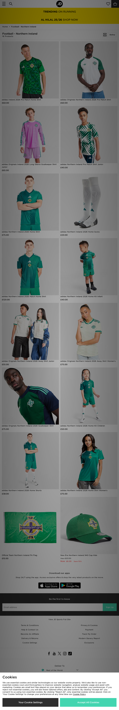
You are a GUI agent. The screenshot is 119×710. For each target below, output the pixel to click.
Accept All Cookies (88, 702)
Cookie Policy (79, 694)
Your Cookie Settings (30, 702)
